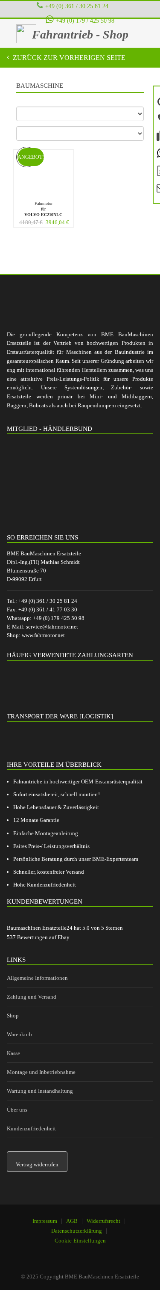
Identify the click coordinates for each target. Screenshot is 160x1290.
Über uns (17, 1109)
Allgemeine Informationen (37, 978)
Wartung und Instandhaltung (40, 1091)
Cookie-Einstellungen (80, 1240)
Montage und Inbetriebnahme (41, 1072)
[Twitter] (96, 1252)
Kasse (13, 1053)
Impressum (44, 1221)
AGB (72, 1221)
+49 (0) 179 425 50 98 (58, 618)
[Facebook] (75, 1252)
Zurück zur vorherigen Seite (68, 57)
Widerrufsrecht (103, 1221)
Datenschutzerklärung (76, 1231)
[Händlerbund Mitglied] (71, 480)
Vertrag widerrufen (37, 1164)
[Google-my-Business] (53, 1252)
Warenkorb (19, 1034)
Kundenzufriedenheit (31, 1128)
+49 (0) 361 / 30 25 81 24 (76, 6)
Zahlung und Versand (31, 996)
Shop (13, 1015)
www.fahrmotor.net (43, 635)
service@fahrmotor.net (52, 626)
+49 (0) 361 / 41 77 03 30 (47, 609)
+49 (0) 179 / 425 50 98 (85, 20)
